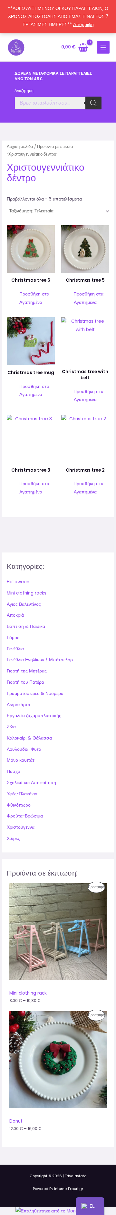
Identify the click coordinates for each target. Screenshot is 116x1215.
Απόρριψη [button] (83, 24)
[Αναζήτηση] (93, 103)
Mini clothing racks (26, 593)
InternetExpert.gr (68, 1188)
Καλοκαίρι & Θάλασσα (29, 738)
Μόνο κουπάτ (20, 760)
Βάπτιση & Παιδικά (26, 626)
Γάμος (13, 638)
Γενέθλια (15, 649)
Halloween (18, 582)
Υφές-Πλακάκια (22, 794)
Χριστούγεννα (20, 827)
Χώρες (13, 838)
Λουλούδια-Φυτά (24, 749)
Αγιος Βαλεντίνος (24, 604)
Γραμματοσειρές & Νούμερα (35, 693)
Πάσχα (13, 771)
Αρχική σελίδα (20, 146)
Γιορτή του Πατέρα (25, 682)
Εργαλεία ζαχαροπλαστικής (34, 716)
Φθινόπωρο (19, 805)
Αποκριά (15, 615)
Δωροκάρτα (18, 705)
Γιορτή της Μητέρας (27, 671)
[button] (31, 298)
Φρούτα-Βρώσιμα (25, 816)
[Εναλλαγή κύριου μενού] (103, 47)
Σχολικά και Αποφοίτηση (31, 783)
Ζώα (11, 727)
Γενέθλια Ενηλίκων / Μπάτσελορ (40, 660)
